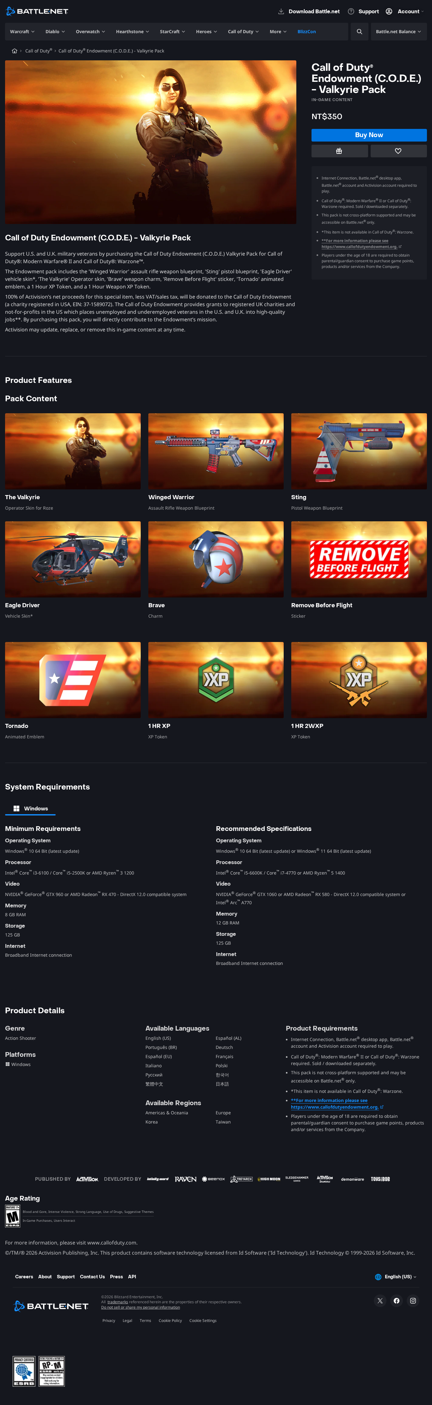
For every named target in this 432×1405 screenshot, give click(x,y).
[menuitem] (22, 31)
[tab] (30, 808)
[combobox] (354, 32)
